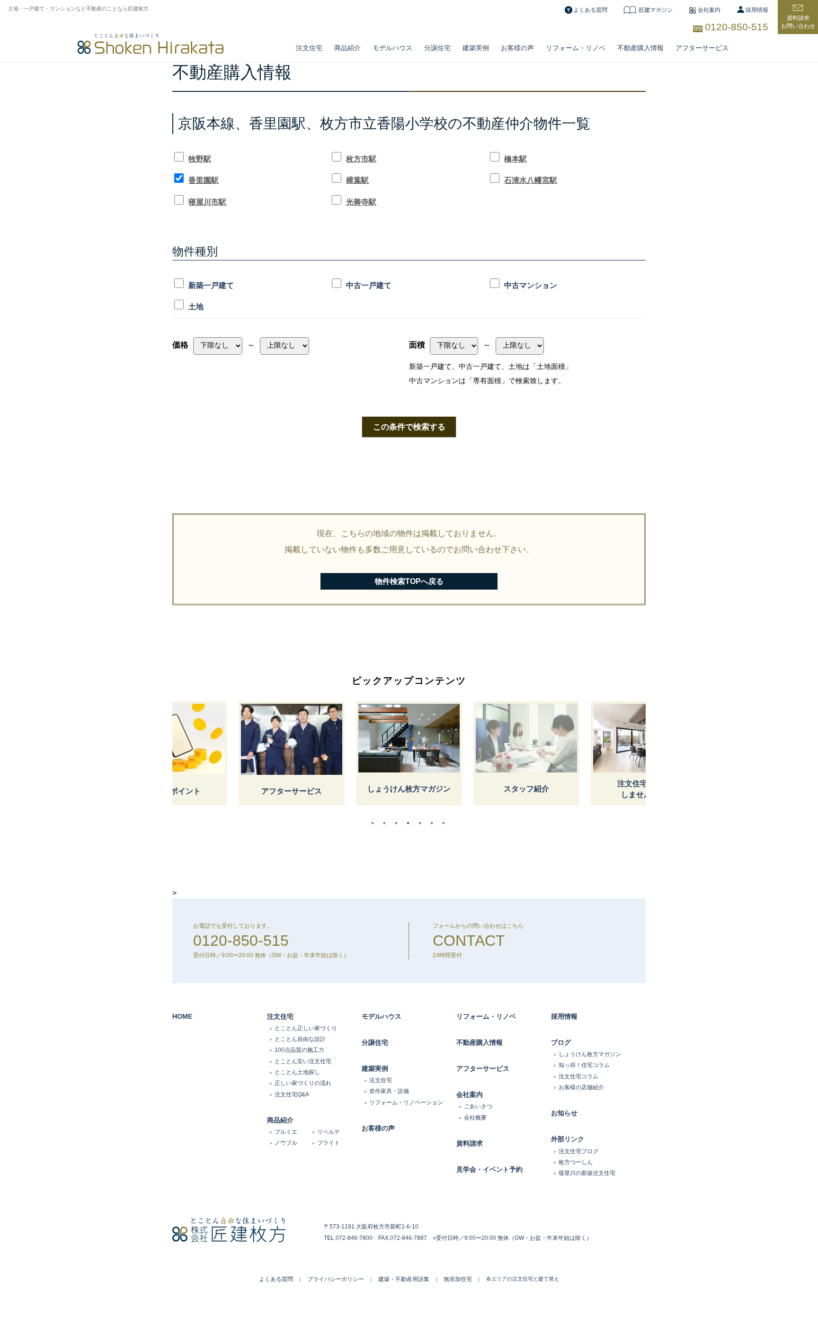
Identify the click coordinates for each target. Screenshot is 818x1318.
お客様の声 (517, 48)
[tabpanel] (409, 753)
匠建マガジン (656, 10)
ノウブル (286, 1142)
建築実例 (475, 48)
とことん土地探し (297, 1072)
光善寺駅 (361, 202)
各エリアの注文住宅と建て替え (522, 1279)
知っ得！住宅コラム (584, 1065)
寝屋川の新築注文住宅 (587, 1173)
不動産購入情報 (640, 48)
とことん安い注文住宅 (303, 1061)
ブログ (561, 1042)
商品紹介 (347, 48)
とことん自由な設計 (300, 1039)
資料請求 (469, 1143)
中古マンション (530, 285)
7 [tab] (446, 823)
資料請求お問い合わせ (798, 22)
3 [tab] (398, 823)
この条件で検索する (409, 426)
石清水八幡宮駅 (530, 180)
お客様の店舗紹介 (581, 1087)
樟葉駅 (357, 180)
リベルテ (328, 1132)
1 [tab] (375, 823)
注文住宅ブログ (578, 1151)
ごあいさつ (478, 1106)
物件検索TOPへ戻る (409, 581)
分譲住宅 (437, 48)
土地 (196, 307)
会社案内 (709, 10)
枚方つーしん (576, 1162)
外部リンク (567, 1139)
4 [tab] (410, 823)
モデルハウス (381, 1016)
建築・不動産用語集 (403, 1279)
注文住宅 (309, 48)
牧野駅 (199, 159)
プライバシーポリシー (335, 1279)
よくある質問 (590, 10)
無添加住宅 (458, 1279)
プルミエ (286, 1132)
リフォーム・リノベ (575, 48)
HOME (182, 1016)
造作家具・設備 (389, 1091)
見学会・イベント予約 (489, 1169)
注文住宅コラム (578, 1076)
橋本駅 (515, 159)
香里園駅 (203, 180)
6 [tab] (434, 823)
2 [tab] (386, 823)
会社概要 (475, 1117)
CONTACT (469, 940)
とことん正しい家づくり (306, 1028)
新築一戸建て (211, 285)
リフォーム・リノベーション (406, 1102)
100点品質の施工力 (299, 1050)
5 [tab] (422, 823)
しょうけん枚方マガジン (590, 1054)
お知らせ (564, 1113)
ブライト (328, 1142)
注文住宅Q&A (292, 1094)
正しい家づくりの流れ (303, 1083)
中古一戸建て (368, 285)
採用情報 (757, 10)
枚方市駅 (361, 159)
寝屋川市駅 (207, 202)
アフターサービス (702, 48)
